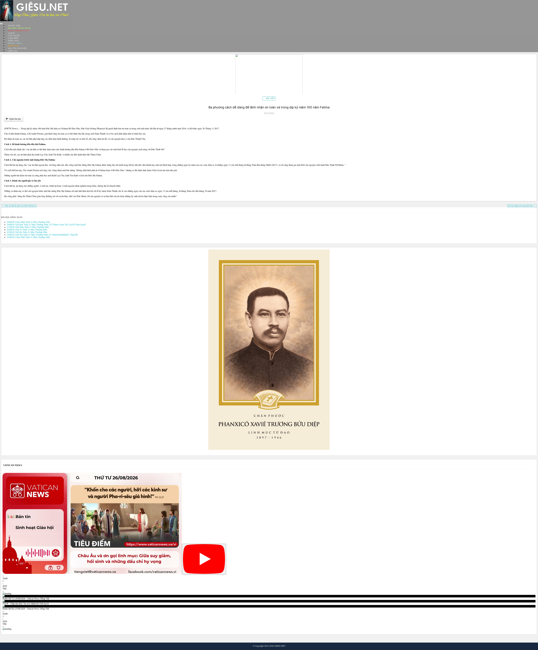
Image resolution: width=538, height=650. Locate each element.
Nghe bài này (15, 118)
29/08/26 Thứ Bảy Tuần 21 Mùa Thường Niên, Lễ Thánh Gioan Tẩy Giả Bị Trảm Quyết (46, 224)
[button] (269, 577)
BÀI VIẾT (270, 98)
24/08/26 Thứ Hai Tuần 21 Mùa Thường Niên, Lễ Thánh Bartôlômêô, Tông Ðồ (42, 234)
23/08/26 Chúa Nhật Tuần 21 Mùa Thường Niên (28, 237)
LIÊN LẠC (13, 51)
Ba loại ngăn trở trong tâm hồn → (521, 206)
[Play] (204, 559)
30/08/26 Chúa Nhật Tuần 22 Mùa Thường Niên (28, 222)
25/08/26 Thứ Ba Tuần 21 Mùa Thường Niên (27, 232)
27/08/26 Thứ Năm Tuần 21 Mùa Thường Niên (28, 227)
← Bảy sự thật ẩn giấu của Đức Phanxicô (19, 206)
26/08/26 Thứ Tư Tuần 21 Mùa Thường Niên (27, 229)
